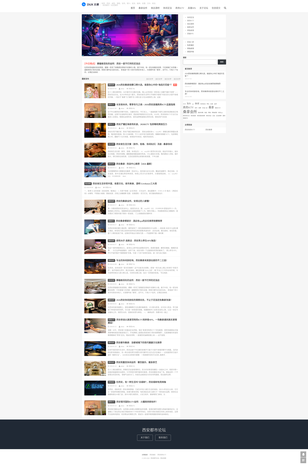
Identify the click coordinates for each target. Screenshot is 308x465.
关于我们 (145, 437)
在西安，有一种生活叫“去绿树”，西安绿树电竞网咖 (141, 382)
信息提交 (216, 8)
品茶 (215, 104)
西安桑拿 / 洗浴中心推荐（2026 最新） (134, 164)
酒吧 (224, 115)
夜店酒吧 (155, 8)
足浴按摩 (218, 115)
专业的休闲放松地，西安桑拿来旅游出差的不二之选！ (142, 260)
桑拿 (211, 107)
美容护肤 (190, 52)
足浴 (213, 115)
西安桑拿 (193, 115)
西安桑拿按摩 (201, 115)
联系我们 (163, 437)
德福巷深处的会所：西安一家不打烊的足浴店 (118, 63)
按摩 (200, 108)
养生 (208, 104)
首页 (133, 8)
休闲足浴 (167, 8)
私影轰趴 (190, 45)
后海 (211, 104)
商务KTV (179, 8)
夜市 (196, 108)
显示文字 (149, 79)
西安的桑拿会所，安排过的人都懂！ (133, 201)
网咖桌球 (111, 382)
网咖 (209, 112)
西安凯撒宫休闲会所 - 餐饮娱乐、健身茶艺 (136, 362)
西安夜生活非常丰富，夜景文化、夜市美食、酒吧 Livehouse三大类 (125, 183)
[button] (130, 53)
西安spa (220, 112)
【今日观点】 (89, 63)
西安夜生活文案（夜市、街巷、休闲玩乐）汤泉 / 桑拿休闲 (144, 144)
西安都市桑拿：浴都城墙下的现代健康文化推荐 (139, 342)
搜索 (184, 57)
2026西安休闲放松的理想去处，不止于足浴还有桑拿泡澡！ (144, 300)
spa (193, 104)
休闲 (197, 103)
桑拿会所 (143, 8)
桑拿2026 (218, 108)
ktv (189, 103)
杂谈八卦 (190, 42)
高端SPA (192, 8)
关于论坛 (203, 8)
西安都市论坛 (90, 4)
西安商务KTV (190, 130)
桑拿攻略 (200, 112)
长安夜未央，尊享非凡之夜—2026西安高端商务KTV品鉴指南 (145, 104)
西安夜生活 (186, 115)
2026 (184, 104)
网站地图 (163, 458)
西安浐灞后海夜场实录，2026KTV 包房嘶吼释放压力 (141, 124)
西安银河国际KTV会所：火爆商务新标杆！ (137, 402)
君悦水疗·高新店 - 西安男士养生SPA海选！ (136, 240)
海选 (205, 112)
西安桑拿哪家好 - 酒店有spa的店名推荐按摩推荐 (139, 221)
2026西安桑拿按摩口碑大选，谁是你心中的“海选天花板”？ (144, 85)
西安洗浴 (208, 115)
